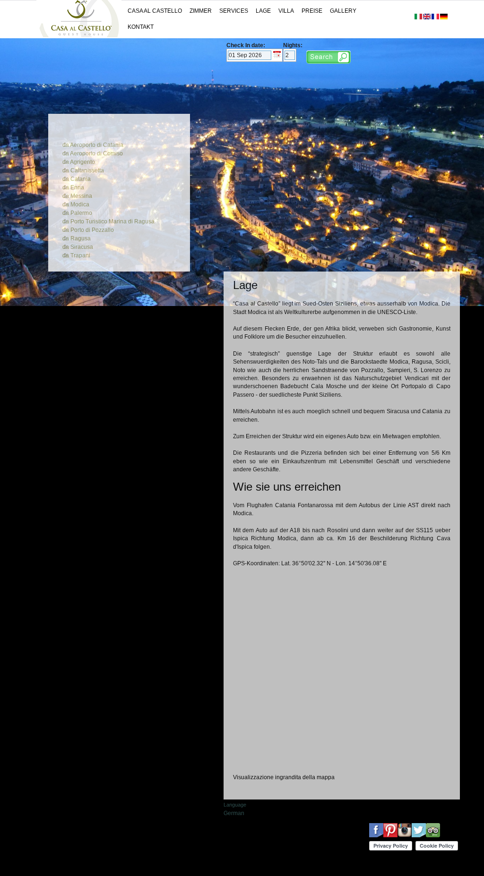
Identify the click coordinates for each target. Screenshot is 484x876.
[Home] (78, 35)
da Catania (76, 179)
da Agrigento (78, 162)
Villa (286, 11)
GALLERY (343, 11)
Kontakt (141, 27)
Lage (263, 11)
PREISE (312, 11)
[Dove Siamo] (418, 17)
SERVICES (233, 11)
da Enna (73, 187)
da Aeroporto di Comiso (92, 153)
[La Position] (435, 17)
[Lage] (444, 17)
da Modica (75, 204)
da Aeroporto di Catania (92, 145)
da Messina (77, 196)
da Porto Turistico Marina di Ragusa (108, 221)
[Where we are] (427, 17)
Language (235, 805)
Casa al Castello (155, 11)
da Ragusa (76, 238)
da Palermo (77, 213)
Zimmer (201, 11)
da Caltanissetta (83, 170)
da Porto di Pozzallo (88, 230)
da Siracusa (77, 247)
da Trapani (76, 255)
